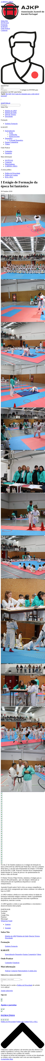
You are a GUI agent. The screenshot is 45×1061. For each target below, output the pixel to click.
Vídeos (7, 144)
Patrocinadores (10, 164)
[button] (22, 84)
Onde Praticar (5, 28)
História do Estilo (11, 113)
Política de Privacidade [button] (8, 1022)
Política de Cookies (11, 175)
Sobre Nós (4, 21)
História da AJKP (11, 111)
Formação (4, 25)
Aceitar (3, 1059)
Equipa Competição (11, 142)
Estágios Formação (11, 124)
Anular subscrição (7, 991)
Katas (11, 133)
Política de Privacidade (12, 173)
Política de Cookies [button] (22, 1022)
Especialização (10, 131)
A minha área (32, 971)
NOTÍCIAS (5, 23)
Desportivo (8, 138)
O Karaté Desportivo (16, 140)
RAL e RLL (9, 177)
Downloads (9, 116)
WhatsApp (4, 921)
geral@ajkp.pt (5, 103)
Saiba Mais (9, 1059)
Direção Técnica (10, 114)
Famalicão (8, 153)
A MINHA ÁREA (7, 2)
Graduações (13, 134)
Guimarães (8, 151)
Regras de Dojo (14, 136)
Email (10, 921)
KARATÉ (4, 26)
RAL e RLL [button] (34, 1022)
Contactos (4, 30)
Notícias (7, 971)
